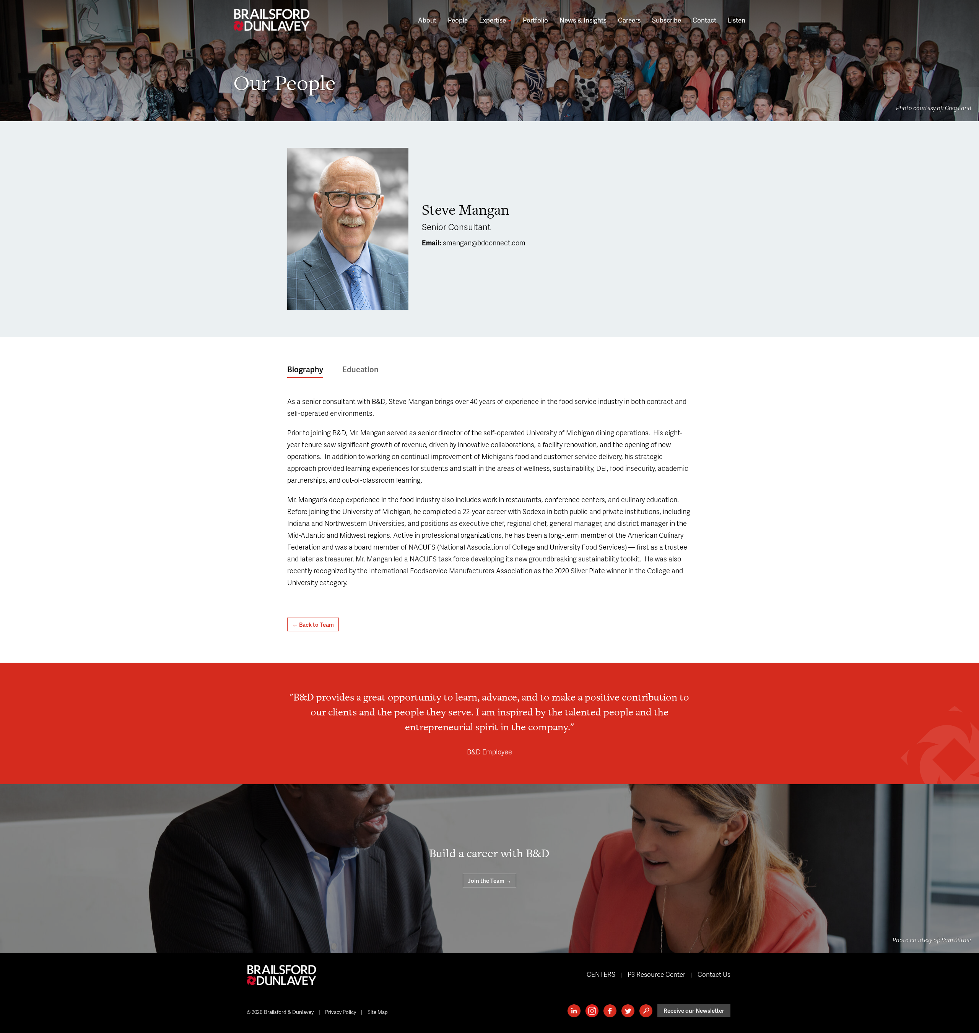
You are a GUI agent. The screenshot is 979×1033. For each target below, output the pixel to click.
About (427, 19)
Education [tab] (360, 369)
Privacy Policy (340, 1011)
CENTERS (601, 974)
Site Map (378, 1011)
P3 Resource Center (656, 974)
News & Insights (583, 19)
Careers (629, 19)
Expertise (493, 19)
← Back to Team (313, 624)
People (458, 19)
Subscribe (666, 19)
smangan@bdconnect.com (484, 242)
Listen (736, 19)
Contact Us (714, 974)
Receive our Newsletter (694, 1010)
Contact (704, 19)
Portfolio (535, 19)
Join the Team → (489, 880)
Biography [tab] (305, 369)
